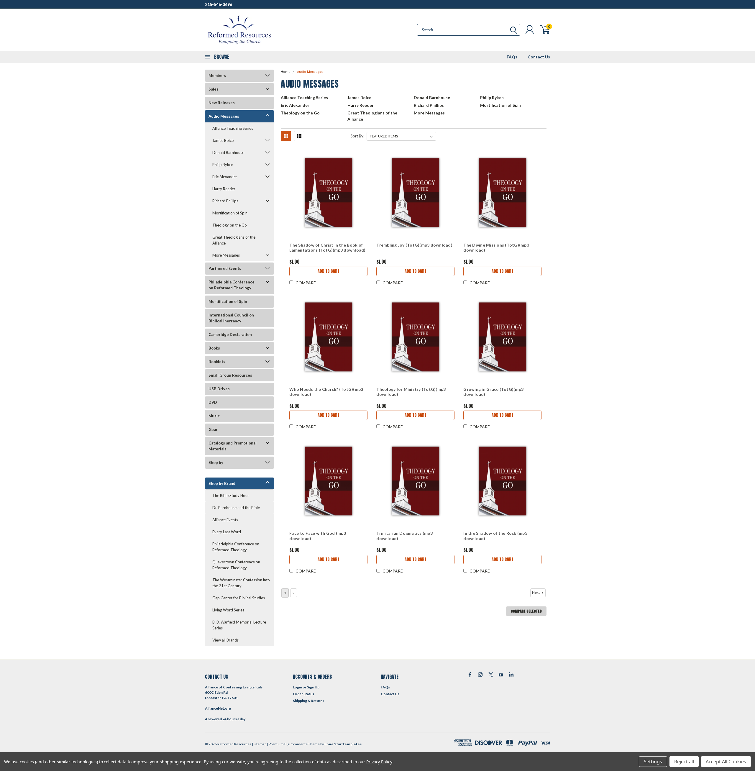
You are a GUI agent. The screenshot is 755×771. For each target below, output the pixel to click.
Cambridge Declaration (230, 334)
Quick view (328, 193)
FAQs (512, 56)
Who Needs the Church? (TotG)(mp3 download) (326, 392)
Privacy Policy (379, 762)
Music (214, 416)
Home (285, 72)
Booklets (217, 361)
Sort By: (357, 136)
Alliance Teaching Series (232, 128)
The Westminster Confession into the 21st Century (241, 583)
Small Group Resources (230, 375)
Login (297, 687)
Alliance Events (225, 519)
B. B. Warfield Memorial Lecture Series (239, 625)
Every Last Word (226, 531)
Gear (213, 429)
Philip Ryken (222, 164)
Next (536, 592)
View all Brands (225, 640)
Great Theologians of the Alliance (233, 240)
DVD (213, 402)
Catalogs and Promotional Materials (233, 446)
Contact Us (539, 56)
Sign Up (313, 687)
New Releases (222, 102)
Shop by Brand (222, 483)
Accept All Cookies (726, 761)
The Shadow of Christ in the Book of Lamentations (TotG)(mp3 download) (327, 247)
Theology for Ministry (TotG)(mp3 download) (411, 392)
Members (217, 75)
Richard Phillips (225, 201)
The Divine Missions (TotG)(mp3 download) (496, 247)
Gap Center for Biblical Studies (238, 598)
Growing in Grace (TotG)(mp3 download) (493, 392)
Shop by (216, 462)
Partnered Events (225, 268)
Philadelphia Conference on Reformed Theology (232, 285)
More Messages (226, 255)
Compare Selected (526, 611)
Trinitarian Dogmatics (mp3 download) (404, 536)
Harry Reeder (223, 188)
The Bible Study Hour (230, 495)
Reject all (684, 761)
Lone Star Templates (343, 744)
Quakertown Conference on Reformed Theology (236, 565)
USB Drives (219, 388)
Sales (214, 89)
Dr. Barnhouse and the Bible (236, 507)
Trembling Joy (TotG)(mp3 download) (414, 244)
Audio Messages (224, 116)
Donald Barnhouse (228, 152)
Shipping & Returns (308, 700)
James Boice (223, 140)
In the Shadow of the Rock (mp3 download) (495, 536)
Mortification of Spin (229, 213)
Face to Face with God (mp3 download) (317, 536)
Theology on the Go (229, 225)
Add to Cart (328, 271)
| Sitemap (259, 744)
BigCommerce (296, 744)
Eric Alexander (224, 176)
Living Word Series (228, 610)
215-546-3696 (218, 4)
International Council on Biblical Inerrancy (231, 318)
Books (214, 348)
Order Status (303, 694)
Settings (653, 761)
